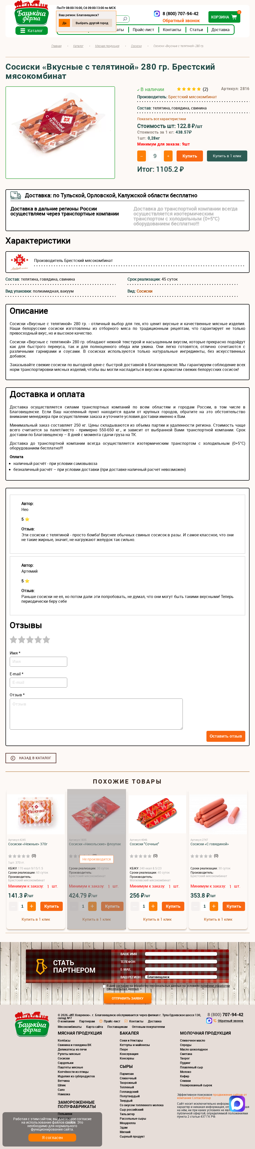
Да (64, 23)
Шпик (62, 1085)
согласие (122, 986)
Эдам (124, 1127)
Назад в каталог (35, 758)
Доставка (220, 30)
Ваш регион (130, 977)
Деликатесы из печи (72, 1049)
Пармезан (127, 1074)
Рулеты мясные (69, 1054)
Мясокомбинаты (70, 1027)
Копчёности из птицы (73, 1072)
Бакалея (129, 1033)
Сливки (185, 1081)
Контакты (172, 30)
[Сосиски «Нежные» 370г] (35, 814)
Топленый (127, 1087)
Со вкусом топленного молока (141, 1105)
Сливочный (128, 1078)
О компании (66, 1021)
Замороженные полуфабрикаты (77, 1104)
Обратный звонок (181, 20)
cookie (70, 1122)
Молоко (185, 1072)
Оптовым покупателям (148, 1027)
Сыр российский (131, 1109)
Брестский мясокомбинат (192, 97)
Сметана (186, 1054)
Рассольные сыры (133, 1118)
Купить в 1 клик (227, 155)
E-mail (126, 969)
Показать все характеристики (161, 119)
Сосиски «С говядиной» (210, 844)
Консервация (129, 1054)
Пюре (124, 1049)
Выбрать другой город (92, 23)
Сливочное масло (192, 1040)
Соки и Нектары (131, 1040)
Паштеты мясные (70, 1067)
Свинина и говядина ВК (74, 1045)
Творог (185, 1058)
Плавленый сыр (191, 1067)
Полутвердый (130, 1096)
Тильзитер (127, 1114)
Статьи (196, 30)
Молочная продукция (205, 1033)
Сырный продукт (132, 1136)
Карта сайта (94, 1027)
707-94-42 (225, 1014)
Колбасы (64, 1040)
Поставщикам (117, 1027)
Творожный (128, 1083)
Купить (190, 156)
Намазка (64, 1094)
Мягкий (125, 1132)
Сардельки (65, 1063)
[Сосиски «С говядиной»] (218, 814)
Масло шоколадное (194, 1049)
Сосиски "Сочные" (144, 844)
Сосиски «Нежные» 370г (28, 844)
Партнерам (87, 1021)
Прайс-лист (143, 30)
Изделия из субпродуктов (76, 1076)
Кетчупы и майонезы (135, 1045)
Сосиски (144, 291)
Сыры (126, 1066)
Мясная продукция (80, 1033)
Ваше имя (129, 954)
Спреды (185, 1045)
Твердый (126, 1100)
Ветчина (63, 1081)
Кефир (184, 1076)
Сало (61, 1090)
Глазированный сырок (196, 1085)
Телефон (128, 961)
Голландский (129, 1092)
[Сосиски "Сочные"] (157, 814)
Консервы (127, 1058)
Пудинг (185, 1063)
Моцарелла (127, 1123)
